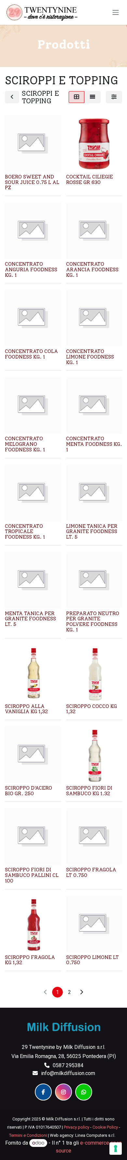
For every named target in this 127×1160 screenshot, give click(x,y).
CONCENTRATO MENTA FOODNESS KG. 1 (94, 444)
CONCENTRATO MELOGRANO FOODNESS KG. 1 (25, 444)
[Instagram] (63, 1092)
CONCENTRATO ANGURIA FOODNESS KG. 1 (31, 269)
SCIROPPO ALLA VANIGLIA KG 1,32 (26, 709)
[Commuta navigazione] (115, 12)
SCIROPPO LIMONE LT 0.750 (92, 960)
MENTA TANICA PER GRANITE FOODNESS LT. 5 (30, 619)
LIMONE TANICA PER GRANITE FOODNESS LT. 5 (92, 531)
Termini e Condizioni (28, 1135)
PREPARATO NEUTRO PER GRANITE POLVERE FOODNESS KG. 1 (92, 622)
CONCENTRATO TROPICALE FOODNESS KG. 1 (25, 531)
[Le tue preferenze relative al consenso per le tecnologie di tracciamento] (115, 1148)
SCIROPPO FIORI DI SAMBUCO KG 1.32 (89, 791)
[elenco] (92, 97)
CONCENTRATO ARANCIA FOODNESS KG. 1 (92, 269)
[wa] (83, 1092)
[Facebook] (43, 1092)
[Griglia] (76, 97)
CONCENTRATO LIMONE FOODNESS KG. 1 (90, 356)
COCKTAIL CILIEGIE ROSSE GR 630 (89, 179)
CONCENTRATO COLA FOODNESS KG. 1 (31, 354)
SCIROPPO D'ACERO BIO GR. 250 (28, 791)
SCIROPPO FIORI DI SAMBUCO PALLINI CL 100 (32, 875)
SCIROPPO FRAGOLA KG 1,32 (30, 960)
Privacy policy (76, 1127)
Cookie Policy (105, 1127)
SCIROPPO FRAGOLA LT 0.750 (91, 872)
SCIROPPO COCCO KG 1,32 (91, 709)
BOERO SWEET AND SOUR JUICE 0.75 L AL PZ (32, 182)
